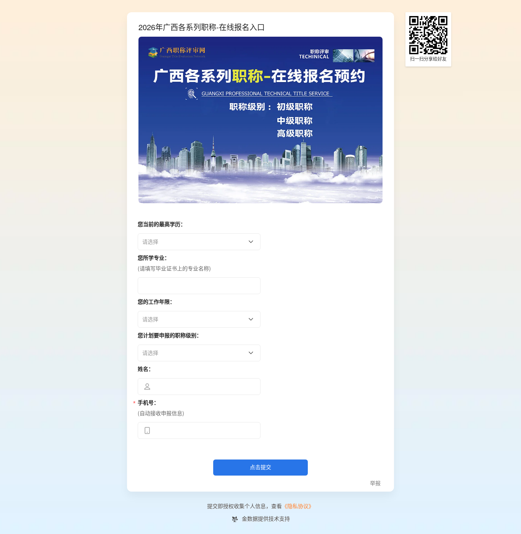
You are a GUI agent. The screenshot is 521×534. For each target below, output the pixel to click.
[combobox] (196, 242)
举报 (375, 483)
